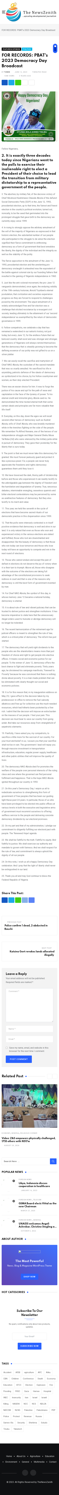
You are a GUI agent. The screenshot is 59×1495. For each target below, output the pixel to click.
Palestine (28, 1410)
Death (40, 1378)
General (15, 1133)
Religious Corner (28, 1133)
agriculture (29, 1372)
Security (21, 1422)
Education (7, 1385)
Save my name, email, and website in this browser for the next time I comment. (28, 1049)
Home (9, 1456)
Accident (7, 1372)
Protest (16, 1416)
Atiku (48, 1372)
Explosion (41, 1385)
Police (6, 1416)
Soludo (44, 1422)
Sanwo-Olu (8, 1422)
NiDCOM (7, 1410)
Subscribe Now (29, 1346)
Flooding (7, 1391)
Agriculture (35, 1456)
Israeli (44, 1397)
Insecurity (16, 1397)
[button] (49, 1076)
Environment (11, 1462)
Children (15, 1378)
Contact (52, 1462)
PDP (53, 1410)
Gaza (26, 1391)
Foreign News (25, 1179)
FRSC (17, 1391)
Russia (39, 1416)
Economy (6, 1133)
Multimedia (39, 1462)
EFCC (18, 1385)
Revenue (28, 1416)
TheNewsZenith (45, 1482)
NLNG (17, 1410)
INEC (5, 1397)
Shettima (33, 1422)
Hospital (47, 1391)
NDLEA (43, 1404)
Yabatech (18, 1429)
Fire (51, 1385)
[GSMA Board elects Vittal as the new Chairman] (8, 1205)
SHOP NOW (30, 1277)
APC (40, 1372)
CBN (5, 1378)
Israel (34, 1397)
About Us (21, 1456)
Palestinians (42, 1410)
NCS (34, 1404)
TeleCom (37, 1200)
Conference (28, 1378)
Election (29, 1385)
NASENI (16, 1404)
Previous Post (14, 922)
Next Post (47, 948)
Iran (26, 1397)
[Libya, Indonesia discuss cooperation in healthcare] (8, 1185)
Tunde (7, 72)
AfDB (18, 1372)
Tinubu (6, 1429)
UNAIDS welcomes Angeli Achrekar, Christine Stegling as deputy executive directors (37, 1227)
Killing (6, 1404)
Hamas (36, 1391)
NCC (26, 1404)
